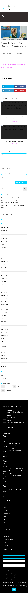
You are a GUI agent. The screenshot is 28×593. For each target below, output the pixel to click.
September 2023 (4, 309)
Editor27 (5, 51)
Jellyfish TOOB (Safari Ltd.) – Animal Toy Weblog (12, 214)
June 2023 (3, 318)
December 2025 (4, 233)
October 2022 (4, 338)
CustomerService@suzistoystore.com (16, 423)
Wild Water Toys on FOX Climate (14, 141)
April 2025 (3, 255)
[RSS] (20, 2)
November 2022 (4, 335)
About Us (6, 533)
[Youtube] (17, 2)
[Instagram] (13, 2)
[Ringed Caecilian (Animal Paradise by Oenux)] (5, 446)
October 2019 (4, 366)
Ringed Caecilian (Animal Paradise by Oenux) (11, 197)
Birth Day (6, 519)
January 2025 (4, 264)
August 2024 (4, 278)
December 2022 (4, 332)
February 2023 (4, 329)
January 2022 (4, 363)
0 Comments (19, 53)
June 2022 (3, 349)
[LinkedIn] (17, 574)
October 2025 (4, 238)
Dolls (5, 507)
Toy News (9, 53)
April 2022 (3, 355)
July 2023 (3, 315)
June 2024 (3, 284)
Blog (4, 53)
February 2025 (4, 261)
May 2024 (3, 287)
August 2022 (4, 344)
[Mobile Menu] (26, 8)
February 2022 (4, 361)
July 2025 (3, 247)
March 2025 (4, 258)
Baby (5, 516)
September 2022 (4, 341)
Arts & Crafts (6, 504)
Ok (14, 589)
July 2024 (3, 281)
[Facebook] (9, 2)
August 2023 (4, 312)
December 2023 (4, 301)
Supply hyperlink (6, 78)
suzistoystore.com (12, 429)
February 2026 (4, 227)
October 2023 (4, 307)
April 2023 (3, 324)
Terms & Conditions (8, 539)
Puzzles (5, 510)
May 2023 (3, 321)
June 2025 (3, 250)
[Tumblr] (15, 2)
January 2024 (4, 298)
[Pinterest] (11, 2)
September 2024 (4, 275)
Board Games (7, 513)
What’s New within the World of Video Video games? (16, 470)
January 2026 (4, 230)
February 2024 (4, 295)
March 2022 (4, 358)
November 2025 (4, 236)
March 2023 (4, 327)
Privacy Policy (7, 542)
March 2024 (4, 292)
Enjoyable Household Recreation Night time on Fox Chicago (14, 117)
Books (5, 522)
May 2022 (3, 352)
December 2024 (4, 267)
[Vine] (18, 2)
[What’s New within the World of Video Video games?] (5, 471)
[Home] (1, 18)
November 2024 (4, 270)
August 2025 (4, 244)
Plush (5, 526)
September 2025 (4, 241)
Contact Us (6, 536)
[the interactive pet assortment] (5, 491)
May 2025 (3, 253)
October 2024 (4, 272)
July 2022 (3, 346)
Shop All (6, 545)
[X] (7, 2)
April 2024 (3, 290)
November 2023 (4, 304)
